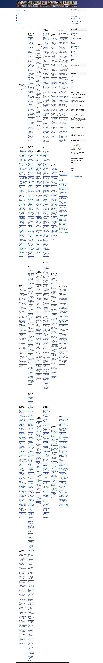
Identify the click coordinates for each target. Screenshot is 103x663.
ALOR (72, 13)
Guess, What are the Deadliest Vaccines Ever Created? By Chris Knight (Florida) (23, 557)
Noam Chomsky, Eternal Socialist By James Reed (63, 113)
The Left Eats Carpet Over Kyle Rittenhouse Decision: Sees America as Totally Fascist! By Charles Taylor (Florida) (22, 433)
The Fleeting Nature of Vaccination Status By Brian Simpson (54, 309)
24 (39, 462)
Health (72, 41)
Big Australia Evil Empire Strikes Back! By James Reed (63, 175)
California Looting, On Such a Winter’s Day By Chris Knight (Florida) (54, 433)
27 (63, 461)
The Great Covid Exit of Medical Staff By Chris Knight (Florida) (31, 138)
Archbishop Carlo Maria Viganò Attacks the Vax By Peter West (46, 63)
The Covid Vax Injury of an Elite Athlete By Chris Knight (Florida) (63, 38)
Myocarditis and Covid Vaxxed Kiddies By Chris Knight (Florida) (63, 320)
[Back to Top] (101, 661)
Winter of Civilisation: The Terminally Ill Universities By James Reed (31, 210)
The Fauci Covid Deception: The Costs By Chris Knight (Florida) (46, 117)
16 (31, 325)
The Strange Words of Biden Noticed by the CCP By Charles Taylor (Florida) (31, 512)
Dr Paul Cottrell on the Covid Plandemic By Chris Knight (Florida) (39, 217)
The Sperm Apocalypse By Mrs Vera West (46, 153)
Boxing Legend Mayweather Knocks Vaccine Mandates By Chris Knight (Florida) (31, 65)
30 (31, 597)
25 (46, 462)
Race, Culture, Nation (75, 33)
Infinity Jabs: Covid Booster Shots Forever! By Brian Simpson (39, 359)
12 (54, 202)
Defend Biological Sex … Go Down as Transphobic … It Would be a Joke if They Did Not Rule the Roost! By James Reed (31, 190)
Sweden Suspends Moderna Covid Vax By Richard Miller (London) (31, 175)
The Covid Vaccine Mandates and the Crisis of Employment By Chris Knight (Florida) (31, 167)
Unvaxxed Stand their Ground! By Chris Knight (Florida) (63, 104)
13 (63, 202)
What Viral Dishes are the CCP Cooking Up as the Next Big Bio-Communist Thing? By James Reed (31, 90)
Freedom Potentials (74, 14)
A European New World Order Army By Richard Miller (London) (31, 358)
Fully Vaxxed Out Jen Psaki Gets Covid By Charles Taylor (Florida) (39, 71)
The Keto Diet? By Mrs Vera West (38, 97)
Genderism (73, 43)
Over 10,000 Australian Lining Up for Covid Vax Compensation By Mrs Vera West (39, 489)
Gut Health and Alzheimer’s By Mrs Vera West (54, 487)
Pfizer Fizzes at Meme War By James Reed (63, 200)
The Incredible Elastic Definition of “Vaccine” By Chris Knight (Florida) (38, 209)
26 (54, 462)
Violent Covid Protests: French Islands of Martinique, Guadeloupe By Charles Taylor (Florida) (63, 463)
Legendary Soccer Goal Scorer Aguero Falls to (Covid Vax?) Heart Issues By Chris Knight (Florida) (39, 459)
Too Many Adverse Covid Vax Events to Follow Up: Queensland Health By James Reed (46, 46)
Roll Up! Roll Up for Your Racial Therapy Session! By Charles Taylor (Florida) (23, 588)
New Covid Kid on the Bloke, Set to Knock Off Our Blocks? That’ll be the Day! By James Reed (63, 457)
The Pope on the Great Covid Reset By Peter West (23, 459)
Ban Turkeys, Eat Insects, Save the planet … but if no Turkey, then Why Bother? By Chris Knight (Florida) (63, 469)
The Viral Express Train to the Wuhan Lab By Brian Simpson (31, 581)
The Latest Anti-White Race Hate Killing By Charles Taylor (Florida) (39, 452)
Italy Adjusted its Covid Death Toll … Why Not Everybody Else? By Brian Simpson (46, 321)
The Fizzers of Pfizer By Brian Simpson (46, 58)
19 (54, 325)
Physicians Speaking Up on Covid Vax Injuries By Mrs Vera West (63, 505)
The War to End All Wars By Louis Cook (54, 40)
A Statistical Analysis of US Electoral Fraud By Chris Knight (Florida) (22, 225)
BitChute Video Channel (75, 19)
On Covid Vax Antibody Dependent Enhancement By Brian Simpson (46, 515)
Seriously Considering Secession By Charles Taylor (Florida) (31, 43)
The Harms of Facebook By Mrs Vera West (54, 189)
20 (63, 325)
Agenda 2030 (73, 51)
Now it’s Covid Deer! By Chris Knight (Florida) (46, 130)
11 (46, 202)
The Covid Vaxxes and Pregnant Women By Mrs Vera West (63, 129)
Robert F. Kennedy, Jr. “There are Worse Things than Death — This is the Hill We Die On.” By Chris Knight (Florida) (23, 297)
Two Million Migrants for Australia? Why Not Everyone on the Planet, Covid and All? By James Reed (31, 114)
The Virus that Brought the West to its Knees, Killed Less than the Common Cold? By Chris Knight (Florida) (63, 190)
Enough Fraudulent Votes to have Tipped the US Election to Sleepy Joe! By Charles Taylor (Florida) (63, 82)
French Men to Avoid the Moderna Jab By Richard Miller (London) (31, 381)
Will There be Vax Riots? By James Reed (54, 464)
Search (19, 13)
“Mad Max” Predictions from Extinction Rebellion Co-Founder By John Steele (23, 177)
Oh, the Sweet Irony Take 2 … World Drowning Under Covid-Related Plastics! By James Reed (39, 285)
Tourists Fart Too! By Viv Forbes (31, 530)
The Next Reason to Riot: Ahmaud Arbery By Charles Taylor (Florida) (39, 431)
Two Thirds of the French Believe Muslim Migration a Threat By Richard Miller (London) (38, 176)
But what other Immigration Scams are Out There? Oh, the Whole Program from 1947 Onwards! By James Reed (46, 275)
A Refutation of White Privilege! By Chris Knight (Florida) (39, 85)
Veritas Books (73, 25)
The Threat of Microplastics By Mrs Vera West (63, 179)
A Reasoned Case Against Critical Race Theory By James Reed (46, 310)
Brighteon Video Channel (76, 21)
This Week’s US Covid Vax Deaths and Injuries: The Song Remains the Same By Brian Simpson (31, 152)
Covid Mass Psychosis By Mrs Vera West (38, 222)
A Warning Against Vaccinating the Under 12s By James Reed (63, 498)
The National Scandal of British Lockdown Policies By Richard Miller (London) (22, 504)
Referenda (73, 53)
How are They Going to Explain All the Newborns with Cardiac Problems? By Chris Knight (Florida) (63, 226)
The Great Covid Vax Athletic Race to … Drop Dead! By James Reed (31, 375)
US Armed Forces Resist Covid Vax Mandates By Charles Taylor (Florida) (23, 171)
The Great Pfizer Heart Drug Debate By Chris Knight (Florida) (63, 209)
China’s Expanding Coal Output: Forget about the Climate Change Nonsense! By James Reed (46, 211)
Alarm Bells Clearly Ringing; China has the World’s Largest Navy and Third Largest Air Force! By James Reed (46, 182)
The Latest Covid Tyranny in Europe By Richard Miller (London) (63, 474)
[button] (42, 16)
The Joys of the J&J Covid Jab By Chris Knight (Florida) (63, 58)
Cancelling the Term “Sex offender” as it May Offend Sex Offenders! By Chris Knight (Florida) (46, 433)
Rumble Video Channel (75, 23)
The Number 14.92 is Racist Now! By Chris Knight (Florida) (63, 451)
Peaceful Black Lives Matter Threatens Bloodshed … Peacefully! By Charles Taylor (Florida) (63, 290)
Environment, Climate (75, 48)
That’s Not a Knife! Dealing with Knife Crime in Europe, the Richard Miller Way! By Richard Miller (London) (39, 319)
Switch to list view (19, 23)
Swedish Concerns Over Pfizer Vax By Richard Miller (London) (22, 469)
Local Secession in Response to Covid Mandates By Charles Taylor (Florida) (23, 184)
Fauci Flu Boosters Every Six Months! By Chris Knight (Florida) (46, 503)
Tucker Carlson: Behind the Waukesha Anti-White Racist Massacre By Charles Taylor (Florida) (63, 442)
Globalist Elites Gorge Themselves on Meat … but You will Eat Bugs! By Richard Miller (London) (54, 109)
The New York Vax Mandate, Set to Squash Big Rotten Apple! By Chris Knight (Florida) (31, 225)
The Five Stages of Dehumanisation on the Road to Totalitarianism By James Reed (23, 571)
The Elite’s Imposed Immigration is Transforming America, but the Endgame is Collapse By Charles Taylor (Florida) (46, 79)
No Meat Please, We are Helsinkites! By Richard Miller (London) (63, 100)
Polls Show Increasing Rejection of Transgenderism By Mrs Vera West (23, 203)
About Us (72, 61)
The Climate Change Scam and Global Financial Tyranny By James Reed (22, 339)
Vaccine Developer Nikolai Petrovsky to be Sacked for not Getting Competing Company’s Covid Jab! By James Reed (23, 239)
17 (39, 325)
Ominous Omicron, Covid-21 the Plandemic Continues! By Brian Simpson (23, 617)
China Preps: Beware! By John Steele (46, 40)
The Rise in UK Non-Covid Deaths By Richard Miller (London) (63, 494)
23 (31, 462)
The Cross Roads (74, 16)
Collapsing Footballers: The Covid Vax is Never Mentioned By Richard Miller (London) (63, 485)
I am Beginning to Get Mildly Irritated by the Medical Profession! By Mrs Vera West (39, 480)
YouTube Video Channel (75, 18)
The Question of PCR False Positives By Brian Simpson (63, 420)
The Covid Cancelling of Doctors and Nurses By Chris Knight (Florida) (54, 291)
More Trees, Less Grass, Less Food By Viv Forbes (63, 34)
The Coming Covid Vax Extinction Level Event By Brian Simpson (39, 278)
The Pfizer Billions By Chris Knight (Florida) (39, 203)
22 (23, 462)
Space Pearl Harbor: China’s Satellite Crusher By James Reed (39, 49)
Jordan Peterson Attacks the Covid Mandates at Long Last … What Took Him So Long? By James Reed (63, 337)
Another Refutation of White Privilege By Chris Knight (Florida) (54, 45)
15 (23, 325)
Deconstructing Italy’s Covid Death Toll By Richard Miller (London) (39, 198)
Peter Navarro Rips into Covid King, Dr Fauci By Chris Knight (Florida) (46, 359)
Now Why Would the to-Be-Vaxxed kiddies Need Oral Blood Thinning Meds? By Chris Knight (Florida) (46, 90)
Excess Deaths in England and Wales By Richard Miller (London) (63, 231)
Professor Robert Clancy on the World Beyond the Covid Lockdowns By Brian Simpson (54, 134)
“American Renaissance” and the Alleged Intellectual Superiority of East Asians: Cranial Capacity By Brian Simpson (31, 401)
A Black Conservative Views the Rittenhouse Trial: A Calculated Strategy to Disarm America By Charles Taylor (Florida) (23, 419)
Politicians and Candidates (76, 38)
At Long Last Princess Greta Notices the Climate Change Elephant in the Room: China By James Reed (46, 99)
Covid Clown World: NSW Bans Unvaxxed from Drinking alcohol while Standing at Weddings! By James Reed (23, 477)
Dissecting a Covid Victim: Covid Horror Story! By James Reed (54, 76)
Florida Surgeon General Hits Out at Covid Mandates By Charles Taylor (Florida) (23, 364)
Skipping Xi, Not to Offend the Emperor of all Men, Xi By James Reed (31, 575)
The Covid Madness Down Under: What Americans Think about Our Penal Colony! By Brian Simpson (31, 247)
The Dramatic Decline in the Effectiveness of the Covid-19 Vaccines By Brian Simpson (23, 231)
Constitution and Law (75, 35)
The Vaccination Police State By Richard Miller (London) (46, 284)
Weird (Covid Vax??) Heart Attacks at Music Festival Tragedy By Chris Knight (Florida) (23, 159)
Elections (72, 59)
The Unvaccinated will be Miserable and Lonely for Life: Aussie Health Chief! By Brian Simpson (31, 299)
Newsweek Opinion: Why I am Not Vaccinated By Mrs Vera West (54, 335)
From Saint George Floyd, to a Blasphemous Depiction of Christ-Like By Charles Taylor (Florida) (63, 431)
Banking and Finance (75, 46)
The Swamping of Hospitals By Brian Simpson (22, 215)
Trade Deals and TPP (75, 56)
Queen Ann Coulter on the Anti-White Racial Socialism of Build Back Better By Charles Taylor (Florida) (54, 177)
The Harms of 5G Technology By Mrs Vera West (46, 255)
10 (39, 202)
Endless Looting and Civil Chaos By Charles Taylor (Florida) (39, 438)
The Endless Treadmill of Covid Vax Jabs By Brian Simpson (31, 181)
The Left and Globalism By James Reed (62, 490)
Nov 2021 (38, 24)
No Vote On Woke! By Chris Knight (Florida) (31, 586)
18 (46, 325)
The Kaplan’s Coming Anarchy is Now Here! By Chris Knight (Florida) (39, 301)
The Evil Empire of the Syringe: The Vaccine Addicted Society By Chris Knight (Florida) (23, 333)
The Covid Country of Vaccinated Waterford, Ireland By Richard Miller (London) (54, 68)
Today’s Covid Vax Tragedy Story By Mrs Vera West (63, 132)
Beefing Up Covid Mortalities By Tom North (23, 455)
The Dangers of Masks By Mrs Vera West (54, 491)
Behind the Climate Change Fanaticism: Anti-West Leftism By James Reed (22, 210)
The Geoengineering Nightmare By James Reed (63, 502)
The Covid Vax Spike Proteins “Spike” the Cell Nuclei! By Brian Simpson (46, 140)
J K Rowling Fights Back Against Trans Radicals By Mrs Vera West (39, 468)
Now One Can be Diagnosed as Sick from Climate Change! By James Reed (54, 220)
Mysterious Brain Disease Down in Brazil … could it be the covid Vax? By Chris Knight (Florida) (46, 297)
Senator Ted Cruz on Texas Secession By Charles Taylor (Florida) (46, 195)
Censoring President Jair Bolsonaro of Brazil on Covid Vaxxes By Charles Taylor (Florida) (31, 56)
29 (23, 597)
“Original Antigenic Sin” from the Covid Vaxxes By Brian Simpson (54, 477)
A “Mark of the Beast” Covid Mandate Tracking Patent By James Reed (39, 352)
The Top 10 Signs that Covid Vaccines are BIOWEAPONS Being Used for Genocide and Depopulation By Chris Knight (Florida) (54, 373)
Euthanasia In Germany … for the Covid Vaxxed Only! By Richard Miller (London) (54, 448)
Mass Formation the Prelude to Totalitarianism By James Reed (31, 619)
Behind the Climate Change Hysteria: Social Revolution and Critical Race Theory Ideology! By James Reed (46, 374)
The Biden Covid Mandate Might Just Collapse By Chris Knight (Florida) (54, 357)
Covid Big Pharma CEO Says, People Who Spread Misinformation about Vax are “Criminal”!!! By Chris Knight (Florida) (46, 234)
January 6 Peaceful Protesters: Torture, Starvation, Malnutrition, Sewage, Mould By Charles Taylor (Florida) (38, 111)
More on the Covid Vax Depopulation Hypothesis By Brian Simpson (31, 599)
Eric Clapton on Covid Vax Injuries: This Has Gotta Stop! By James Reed (54, 226)
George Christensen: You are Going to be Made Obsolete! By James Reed (22, 153)
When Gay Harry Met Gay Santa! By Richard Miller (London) (63, 447)
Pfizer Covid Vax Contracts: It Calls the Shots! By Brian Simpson (39, 102)
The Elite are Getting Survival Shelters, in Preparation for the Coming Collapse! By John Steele (63, 76)
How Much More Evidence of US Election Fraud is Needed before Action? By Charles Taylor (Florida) (54, 440)
